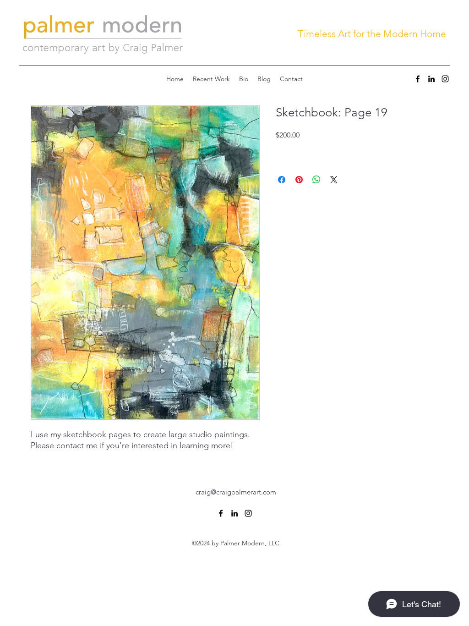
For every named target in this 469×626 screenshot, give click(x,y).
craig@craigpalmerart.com (236, 492)
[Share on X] (333, 179)
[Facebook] (417, 78)
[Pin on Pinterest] (299, 179)
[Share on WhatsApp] (316, 179)
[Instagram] (445, 78)
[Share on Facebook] (281, 179)
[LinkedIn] (431, 78)
